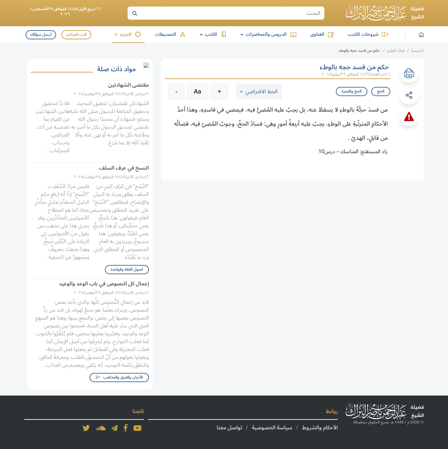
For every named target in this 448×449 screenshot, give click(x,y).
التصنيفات (165, 34)
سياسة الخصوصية (272, 427)
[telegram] (114, 428)
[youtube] (137, 428)
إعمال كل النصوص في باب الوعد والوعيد (104, 284)
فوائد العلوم (396, 51)
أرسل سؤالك (40, 35)
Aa (197, 91)
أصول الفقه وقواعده (127, 269)
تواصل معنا (229, 427)
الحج (380, 91)
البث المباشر (76, 35)
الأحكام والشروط (320, 427)
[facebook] (125, 428)
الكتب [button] (207, 34)
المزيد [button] (122, 34)
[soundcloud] (100, 428)
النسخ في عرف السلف (124, 168)
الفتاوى (317, 34)
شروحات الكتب (363, 34)
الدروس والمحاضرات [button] (262, 34)
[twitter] (86, 428)
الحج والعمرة (351, 91)
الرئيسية (417, 51)
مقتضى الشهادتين (128, 85)
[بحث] (134, 13)
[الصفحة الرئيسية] (385, 13)
